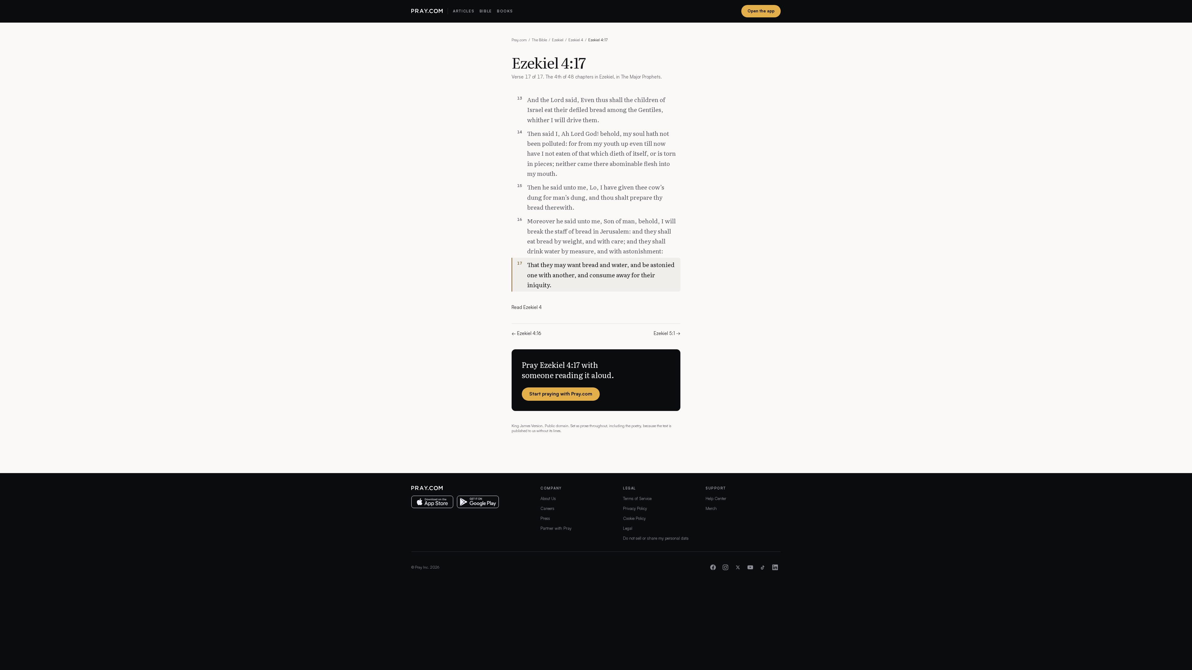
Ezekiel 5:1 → (667, 333)
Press (545, 518)
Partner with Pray (555, 528)
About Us (548, 498)
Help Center (716, 498)
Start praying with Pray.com (560, 394)
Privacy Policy (635, 508)
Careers (547, 508)
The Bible (539, 40)
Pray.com (519, 40)
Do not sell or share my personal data (656, 538)
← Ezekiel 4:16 (526, 333)
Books (505, 11)
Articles (463, 11)
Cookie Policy (634, 518)
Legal (627, 528)
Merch (711, 508)
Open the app (760, 10)
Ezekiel (557, 40)
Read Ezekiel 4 (527, 307)
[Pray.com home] (427, 11)
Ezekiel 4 (575, 40)
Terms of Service (637, 498)
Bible (486, 11)
